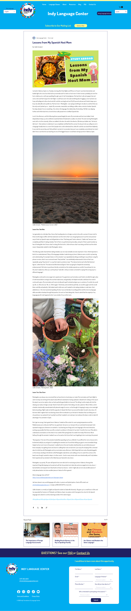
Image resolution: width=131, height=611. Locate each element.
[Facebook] (18, 591)
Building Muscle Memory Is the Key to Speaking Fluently (65, 541)
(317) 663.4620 (24, 579)
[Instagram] (23, 591)
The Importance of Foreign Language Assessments (34, 541)
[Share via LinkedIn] (42, 507)
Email (77, 576)
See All (105, 519)
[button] (54, 4)
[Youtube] (38, 591)
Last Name (98, 569)
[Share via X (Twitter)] (38, 507)
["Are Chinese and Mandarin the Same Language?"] (94, 530)
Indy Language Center (68, 13)
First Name (78, 569)
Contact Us (83, 553)
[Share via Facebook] (33, 507)
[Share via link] (46, 507)
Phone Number (79, 584)
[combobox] (104, 579)
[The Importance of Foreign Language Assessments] (36, 530)
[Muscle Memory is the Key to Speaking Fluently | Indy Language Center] (65, 530)
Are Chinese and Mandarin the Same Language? (93, 541)
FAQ (70, 553)
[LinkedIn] (28, 591)
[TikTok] (33, 591)
